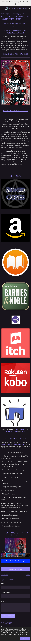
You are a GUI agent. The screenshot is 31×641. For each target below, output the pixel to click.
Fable (22, 429)
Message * (4, 601)
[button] (29, 539)
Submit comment (8, 616)
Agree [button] (25, 638)
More (23, 431)
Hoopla (16, 429)
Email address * (6, 592)
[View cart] (29, 8)
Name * (3, 583)
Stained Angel (5, 444)
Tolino (15, 431)
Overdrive (9, 431)
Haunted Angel (19, 444)
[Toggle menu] (1, 8)
